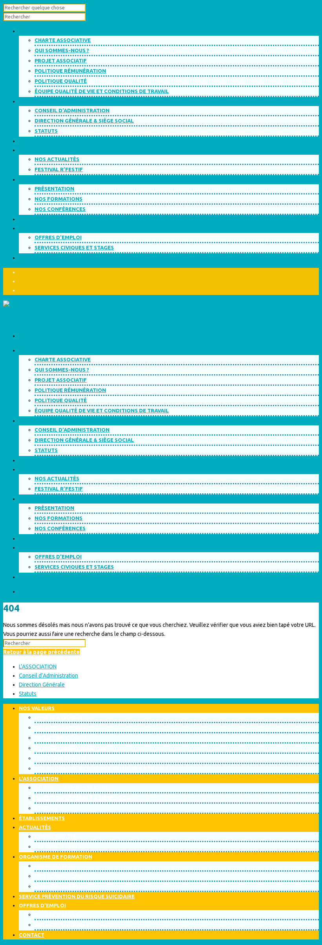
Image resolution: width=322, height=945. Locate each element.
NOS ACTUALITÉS (57, 159)
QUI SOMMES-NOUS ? (62, 50)
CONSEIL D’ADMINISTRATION (72, 110)
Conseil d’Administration (48, 675)
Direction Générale (42, 684)
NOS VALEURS (37, 350)
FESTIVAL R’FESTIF (59, 169)
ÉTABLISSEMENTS (42, 460)
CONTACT (31, 577)
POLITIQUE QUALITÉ (61, 81)
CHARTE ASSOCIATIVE (63, 40)
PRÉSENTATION (54, 188)
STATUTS (46, 131)
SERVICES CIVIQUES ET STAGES (74, 247)
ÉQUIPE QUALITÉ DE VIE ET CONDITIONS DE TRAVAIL (102, 91)
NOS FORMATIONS (58, 198)
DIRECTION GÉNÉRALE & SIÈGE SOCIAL (84, 120)
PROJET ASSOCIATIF (61, 60)
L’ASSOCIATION (39, 420)
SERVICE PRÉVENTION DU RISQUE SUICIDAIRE (77, 538)
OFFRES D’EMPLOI (58, 237)
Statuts (28, 693)
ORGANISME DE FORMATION (55, 499)
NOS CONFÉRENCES (60, 209)
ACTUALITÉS (35, 469)
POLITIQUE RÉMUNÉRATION (70, 70)
